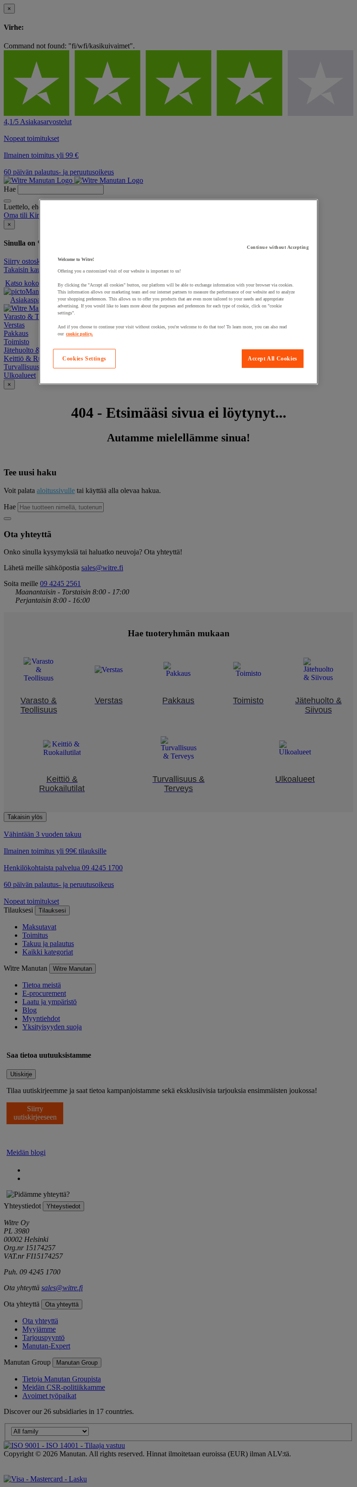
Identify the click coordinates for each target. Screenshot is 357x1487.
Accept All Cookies (273, 358)
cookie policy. (79, 333)
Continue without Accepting (278, 247)
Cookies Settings (84, 358)
